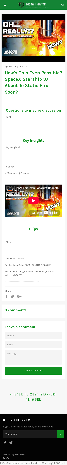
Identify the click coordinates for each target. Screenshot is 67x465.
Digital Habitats (18, 454)
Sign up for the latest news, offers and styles (28, 426)
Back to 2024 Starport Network (35, 397)
